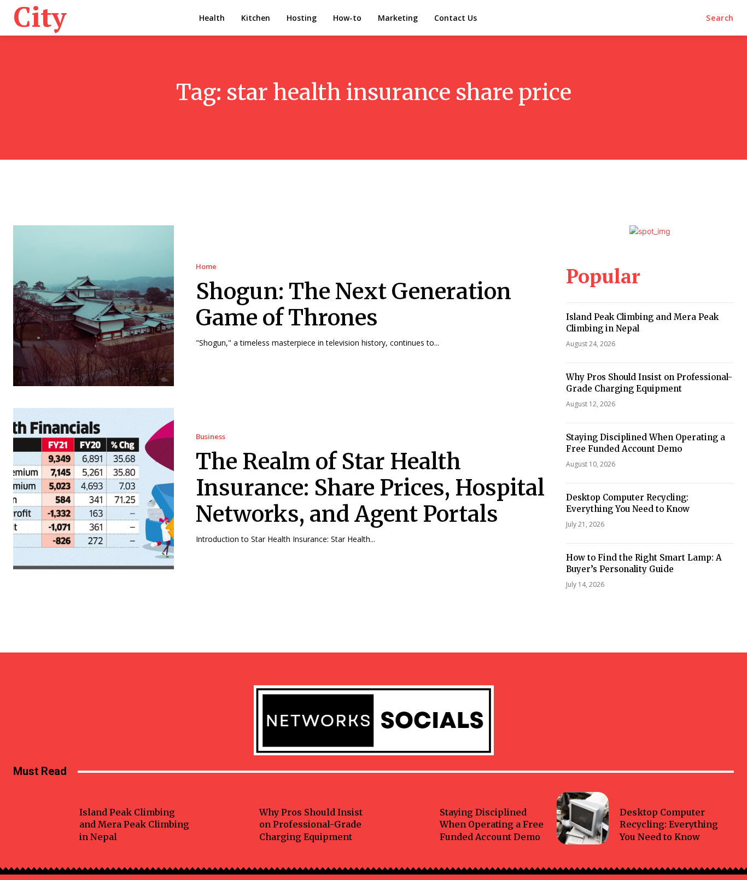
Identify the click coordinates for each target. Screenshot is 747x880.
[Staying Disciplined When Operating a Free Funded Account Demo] (402, 818)
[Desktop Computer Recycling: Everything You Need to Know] (583, 818)
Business (210, 436)
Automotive (279, 797)
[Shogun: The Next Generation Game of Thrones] (93, 305)
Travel (90, 797)
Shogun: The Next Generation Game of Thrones (353, 304)
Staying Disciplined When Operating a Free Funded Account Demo (645, 443)
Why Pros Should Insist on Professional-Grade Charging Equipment (649, 383)
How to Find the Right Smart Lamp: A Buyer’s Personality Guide (644, 563)
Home (206, 266)
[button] (720, 18)
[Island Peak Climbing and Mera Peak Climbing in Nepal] (42, 818)
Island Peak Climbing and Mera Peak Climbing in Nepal (134, 824)
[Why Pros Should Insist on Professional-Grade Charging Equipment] (222, 818)
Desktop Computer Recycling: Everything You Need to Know (628, 503)
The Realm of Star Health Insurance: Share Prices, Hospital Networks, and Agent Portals (370, 488)
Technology (460, 797)
